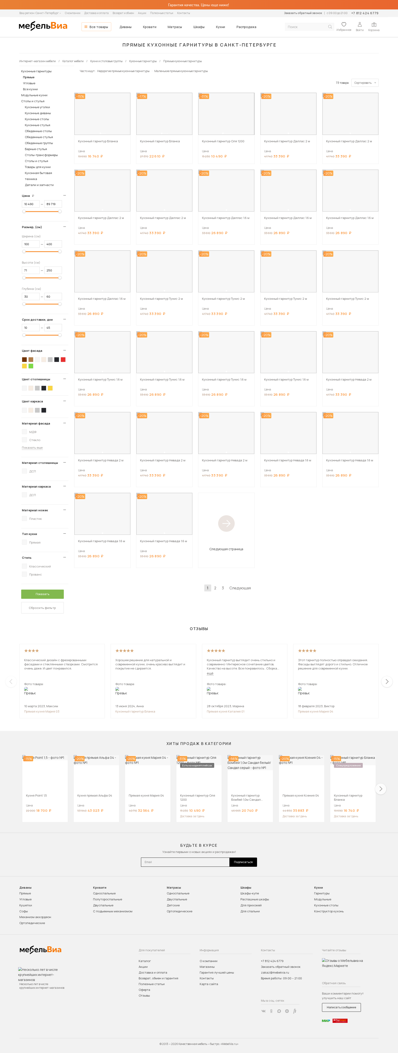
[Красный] (63, 359)
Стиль (27, 558)
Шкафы (199, 27)
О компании (72, 13)
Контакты (183, 13)
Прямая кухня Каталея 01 (225, 711)
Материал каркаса (36, 486)
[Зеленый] (30, 366)
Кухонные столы (37, 119)
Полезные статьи (161, 13)
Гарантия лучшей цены (217, 972)
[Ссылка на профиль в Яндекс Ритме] (294, 1011)
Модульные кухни (34, 95)
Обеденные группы (39, 143)
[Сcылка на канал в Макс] (279, 1011)
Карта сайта (209, 984)
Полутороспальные (107, 899)
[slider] (24, 211)
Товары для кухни (38, 167)
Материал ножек (35, 510)
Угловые (29, 83)
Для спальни (250, 911)
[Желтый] (24, 366)
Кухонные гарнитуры (36, 71)
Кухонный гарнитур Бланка (135, 711)
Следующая (240, 587)
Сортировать (363, 83)
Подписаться (243, 862)
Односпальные (104, 893)
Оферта (144, 990)
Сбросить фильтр (42, 608)
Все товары (99, 27)
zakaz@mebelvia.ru (275, 972)
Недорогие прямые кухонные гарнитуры (123, 71)
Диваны (126, 27)
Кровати (149, 27)
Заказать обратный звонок (303, 13)
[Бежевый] (43, 359)
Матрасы (175, 27)
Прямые (29, 77)
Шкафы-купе (249, 893)
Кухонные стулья (37, 125)
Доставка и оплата (96, 13)
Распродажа (246, 27)
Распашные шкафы (254, 899)
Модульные (322, 899)
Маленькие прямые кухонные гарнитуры (181, 71)
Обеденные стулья (39, 137)
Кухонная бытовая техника (38, 176)
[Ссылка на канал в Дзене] (287, 1011)
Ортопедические (32, 923)
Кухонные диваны (38, 113)
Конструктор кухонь (329, 911)
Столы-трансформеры (41, 155)
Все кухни (30, 89)
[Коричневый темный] (24, 359)
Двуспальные (103, 905)
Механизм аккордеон (35, 917)
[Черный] (56, 359)
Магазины (207, 967)
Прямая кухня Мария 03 (41, 711)
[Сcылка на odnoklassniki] (271, 1011)
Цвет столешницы (36, 379)
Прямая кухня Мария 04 (315, 711)
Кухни (220, 27)
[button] (100, 133)
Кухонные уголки (37, 107)
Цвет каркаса (32, 401)
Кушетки (25, 905)
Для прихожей (251, 905)
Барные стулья (36, 149)
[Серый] (50, 359)
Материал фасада (36, 423)
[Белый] (37, 359)
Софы (23, 911)
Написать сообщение (341, 1007)
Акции (142, 13)
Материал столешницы (40, 463)
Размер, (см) (32, 227)
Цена (30, 196)
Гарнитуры (322, 893)
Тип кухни (29, 534)
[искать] (330, 27)
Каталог (145, 961)
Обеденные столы (38, 131)
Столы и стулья (32, 101)
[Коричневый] (30, 359)
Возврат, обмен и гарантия (158, 978)
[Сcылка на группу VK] (263, 1011)
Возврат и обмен (123, 13)
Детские (173, 905)
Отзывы (144, 995)
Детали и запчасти (39, 185)
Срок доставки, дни (37, 319)
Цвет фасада (32, 351)
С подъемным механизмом (112, 911)
